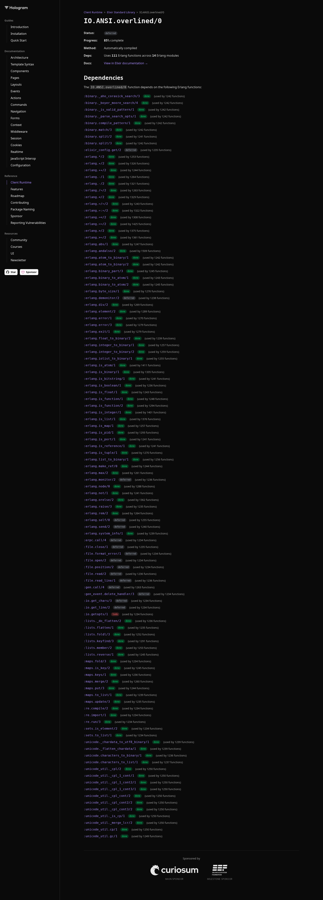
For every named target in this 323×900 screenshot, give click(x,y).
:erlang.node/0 (97, 486)
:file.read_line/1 (100, 580)
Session (16, 138)
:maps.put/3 (94, 688)
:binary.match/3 (98, 130)
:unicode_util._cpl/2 (102, 769)
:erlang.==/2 (95, 224)
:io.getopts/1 (96, 614)
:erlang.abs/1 (96, 244)
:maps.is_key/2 (97, 668)
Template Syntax (22, 64)
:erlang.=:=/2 (96, 210)
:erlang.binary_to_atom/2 (106, 284)
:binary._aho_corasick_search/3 (112, 96)
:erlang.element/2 (100, 311)
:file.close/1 (96, 547)
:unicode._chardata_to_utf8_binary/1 (116, 742)
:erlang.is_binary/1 (101, 372)
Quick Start (19, 40)
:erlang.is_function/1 (103, 399)
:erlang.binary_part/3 (103, 271)
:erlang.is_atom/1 (100, 365)
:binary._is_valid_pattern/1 (109, 109)
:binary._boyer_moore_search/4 (111, 103)
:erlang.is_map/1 (99, 426)
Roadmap (17, 196)
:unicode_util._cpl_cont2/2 (108, 802)
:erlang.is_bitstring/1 (104, 378)
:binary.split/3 (98, 143)
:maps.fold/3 (95, 661)
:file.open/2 (95, 560)
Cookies (16, 145)
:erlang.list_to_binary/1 (106, 459)
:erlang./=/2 (95, 190)
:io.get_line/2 (97, 607)
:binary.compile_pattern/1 (107, 123)
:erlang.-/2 (94, 183)
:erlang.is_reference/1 (104, 446)
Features (17, 189)
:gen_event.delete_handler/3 (109, 594)
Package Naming (23, 209)
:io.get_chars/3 (98, 600)
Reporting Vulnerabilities (28, 223)
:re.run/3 (92, 722)
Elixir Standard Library (121, 12)
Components (20, 71)
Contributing (20, 203)
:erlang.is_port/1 (100, 439)
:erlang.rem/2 (96, 513)
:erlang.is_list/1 (100, 419)
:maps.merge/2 (96, 681)
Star (13, 272)
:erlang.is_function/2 (103, 405)
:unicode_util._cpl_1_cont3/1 (110, 789)
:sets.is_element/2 (100, 728)
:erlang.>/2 (94, 230)
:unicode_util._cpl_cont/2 (107, 796)
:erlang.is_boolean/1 (102, 385)
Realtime (17, 152)
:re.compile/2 (96, 708)
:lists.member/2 (98, 648)
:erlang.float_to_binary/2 (107, 338)
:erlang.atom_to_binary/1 (106, 257)
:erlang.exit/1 (97, 331)
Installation (19, 34)
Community (19, 240)
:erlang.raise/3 (98, 506)
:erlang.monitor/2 (100, 479)
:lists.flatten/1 (99, 627)
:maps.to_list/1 (98, 695)
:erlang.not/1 (96, 493)
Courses (16, 247)
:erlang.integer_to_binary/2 (109, 352)
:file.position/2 (99, 567)
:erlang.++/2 (95, 170)
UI (12, 253)
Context (16, 125)
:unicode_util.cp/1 (100, 829)
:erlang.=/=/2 (96, 204)
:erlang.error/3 (98, 325)
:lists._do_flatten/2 (102, 621)
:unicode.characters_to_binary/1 (113, 755)
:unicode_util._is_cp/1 (104, 816)
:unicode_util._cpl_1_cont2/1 (110, 782)
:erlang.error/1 (98, 318)
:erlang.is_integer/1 (102, 412)
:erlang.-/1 (94, 177)
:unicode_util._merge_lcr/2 (108, 823)
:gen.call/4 (94, 587)
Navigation (18, 111)
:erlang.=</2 (95, 217)
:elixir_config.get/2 (102, 150)
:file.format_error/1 (102, 553)
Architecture (19, 58)
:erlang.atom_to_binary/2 (106, 264)
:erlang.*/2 (94, 156)
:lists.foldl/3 (97, 634)
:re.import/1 (95, 715)
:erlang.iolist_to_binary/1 (108, 358)
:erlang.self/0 (97, 520)
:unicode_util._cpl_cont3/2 (108, 809)
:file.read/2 (95, 574)
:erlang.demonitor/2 (101, 298)
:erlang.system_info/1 (103, 533)
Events (15, 91)
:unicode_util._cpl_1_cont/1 (109, 775)
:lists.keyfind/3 (99, 641)
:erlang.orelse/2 (99, 500)
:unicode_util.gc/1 (100, 836)
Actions (16, 98)
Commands (19, 105)
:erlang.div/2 (96, 304)
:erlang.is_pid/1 (99, 432)
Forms (15, 118)
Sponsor (17, 216)
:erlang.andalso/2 (100, 251)
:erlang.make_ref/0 (100, 466)
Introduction (20, 27)
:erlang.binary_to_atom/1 (106, 278)
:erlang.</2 (94, 197)
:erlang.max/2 (96, 473)
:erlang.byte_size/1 (101, 291)
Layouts (16, 84)
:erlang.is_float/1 (100, 392)
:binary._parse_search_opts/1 (110, 116)
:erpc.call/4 (95, 540)
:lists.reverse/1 (99, 654)
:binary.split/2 (98, 136)
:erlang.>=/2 (95, 237)
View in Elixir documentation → (126, 63)
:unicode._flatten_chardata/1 (110, 748)
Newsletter (18, 260)
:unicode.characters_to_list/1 (111, 762)
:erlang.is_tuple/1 (100, 452)
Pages (15, 78)
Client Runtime (21, 182)
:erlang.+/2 (94, 163)
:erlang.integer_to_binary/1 (109, 345)
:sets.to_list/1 (98, 735)
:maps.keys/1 (95, 674)
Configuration (20, 165)
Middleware (19, 132)
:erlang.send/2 (97, 526)
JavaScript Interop (23, 158)
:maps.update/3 (97, 701)
